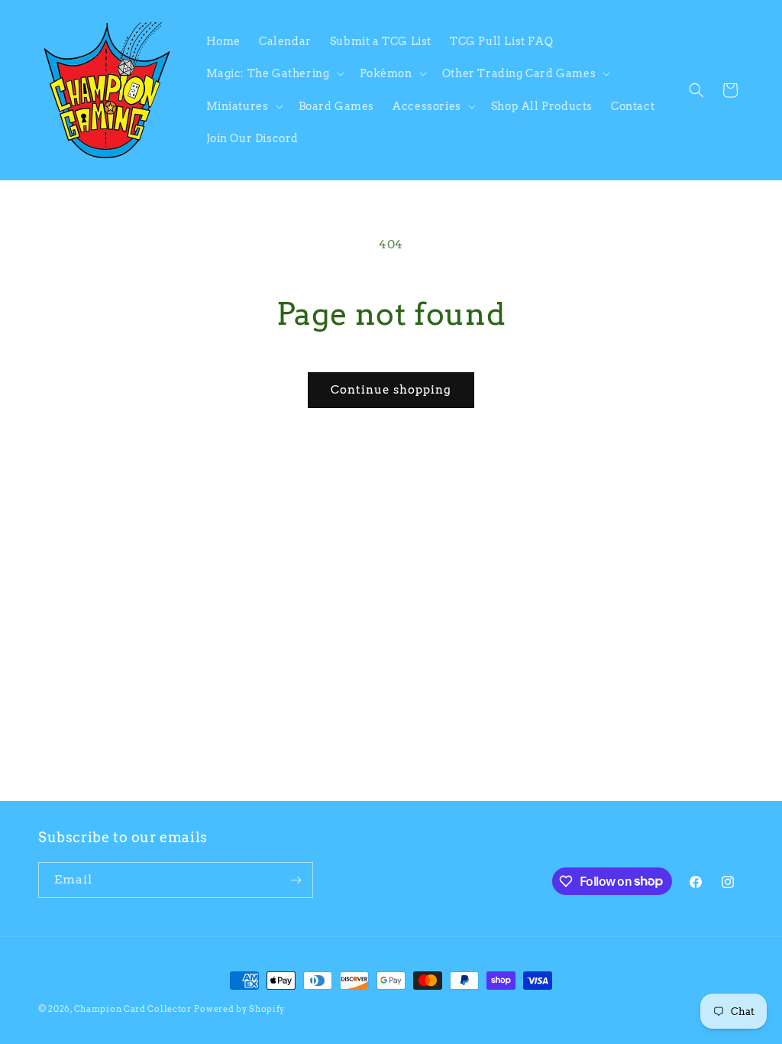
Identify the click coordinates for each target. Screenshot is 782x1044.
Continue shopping (391, 390)
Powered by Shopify (239, 1008)
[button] (274, 73)
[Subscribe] (295, 880)
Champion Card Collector (133, 1008)
